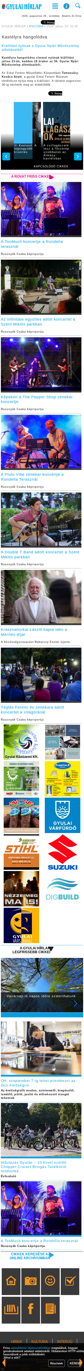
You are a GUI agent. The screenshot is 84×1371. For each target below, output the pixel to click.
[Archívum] (11, 1316)
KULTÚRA (36, 26)
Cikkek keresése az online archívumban (30, 1256)
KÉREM (75, 1363)
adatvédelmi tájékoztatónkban (30, 1348)
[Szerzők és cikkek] (50, 1316)
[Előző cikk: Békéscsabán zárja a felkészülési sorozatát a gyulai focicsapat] (81, 1362)
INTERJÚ (64, 1342)
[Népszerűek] (50, 1287)
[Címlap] (11, 1287)
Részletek (56, 1363)
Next (77, 1006)
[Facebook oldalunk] (31, 1316)
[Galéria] (31, 1287)
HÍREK (16, 1342)
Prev (6, 1006)
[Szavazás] (70, 1287)
